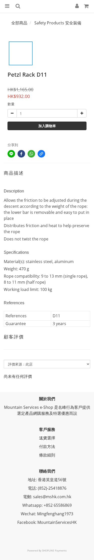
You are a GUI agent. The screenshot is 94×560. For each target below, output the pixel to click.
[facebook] (21, 154)
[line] (11, 154)
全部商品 (19, 23)
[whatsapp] (31, 154)
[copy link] (41, 154)
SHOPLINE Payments (54, 550)
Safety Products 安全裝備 (57, 23)
